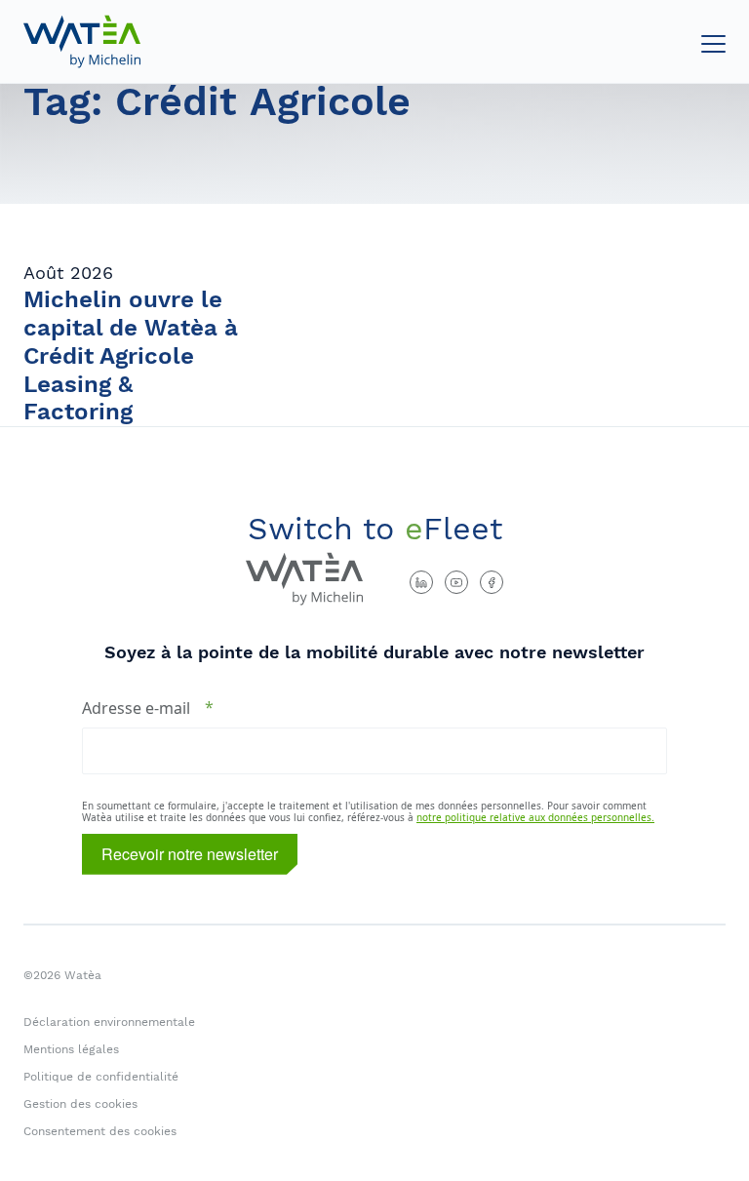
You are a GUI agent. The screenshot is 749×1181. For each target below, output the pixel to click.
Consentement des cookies (100, 1131)
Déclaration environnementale (109, 1022)
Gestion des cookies (80, 1104)
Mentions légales (71, 1049)
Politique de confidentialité (100, 1076)
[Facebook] (491, 582)
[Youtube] (456, 582)
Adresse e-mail (136, 708)
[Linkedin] (421, 582)
